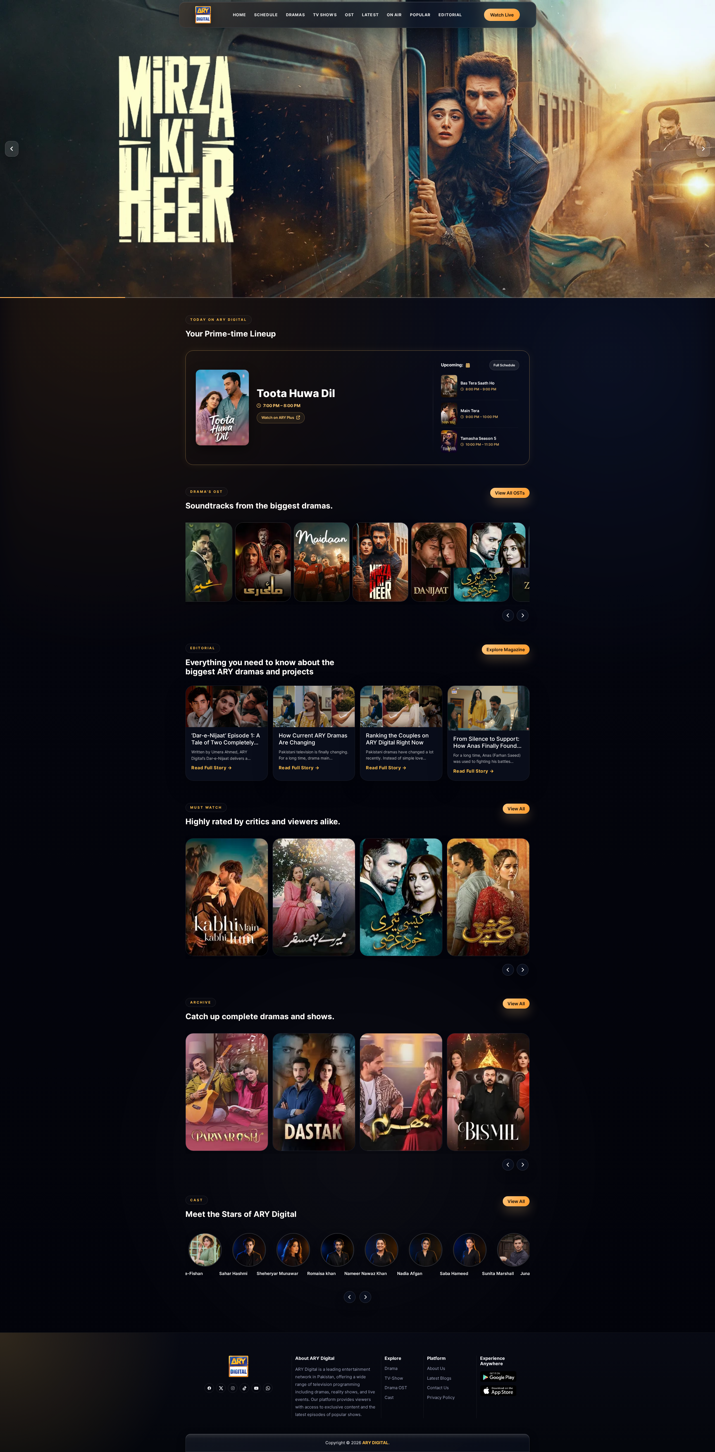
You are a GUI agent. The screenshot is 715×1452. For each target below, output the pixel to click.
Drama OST (396, 1387)
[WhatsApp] (268, 1388)
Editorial (450, 14)
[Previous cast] (350, 1297)
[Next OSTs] (522, 615)
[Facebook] (209, 1388)
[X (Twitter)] (221, 1388)
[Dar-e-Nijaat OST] (335, 562)
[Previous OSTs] (508, 615)
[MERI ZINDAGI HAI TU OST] (452, 562)
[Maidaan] (218, 562)
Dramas (295, 14)
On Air (394, 14)
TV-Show (394, 1378)
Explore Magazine (506, 649)
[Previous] (11, 149)
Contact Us (438, 1387)
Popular (420, 14)
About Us (436, 1368)
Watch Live (502, 15)
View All (516, 808)
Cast (389, 1397)
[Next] (703, 149)
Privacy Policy (441, 1397)
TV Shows (325, 14)
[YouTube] (256, 1388)
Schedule (266, 14)
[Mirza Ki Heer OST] (276, 562)
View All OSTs (510, 493)
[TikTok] (244, 1388)
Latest (370, 14)
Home (239, 14)
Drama (391, 1368)
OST (349, 14)
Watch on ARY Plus (277, 417)
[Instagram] (232, 1388)
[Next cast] (365, 1297)
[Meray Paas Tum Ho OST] (511, 562)
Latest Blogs (439, 1378)
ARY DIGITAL (375, 1442)
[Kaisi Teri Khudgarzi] (393, 562)
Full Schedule (504, 365)
